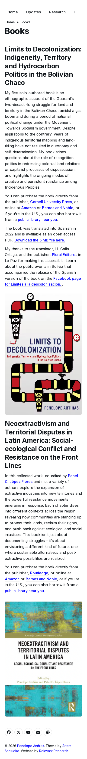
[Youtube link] (28, 732)
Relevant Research (53, 751)
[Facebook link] (9, 732)
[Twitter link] (18, 732)
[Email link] (38, 732)
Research (57, 12)
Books (25, 22)
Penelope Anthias (30, 746)
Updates (33, 12)
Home (12, 12)
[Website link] (48, 732)
